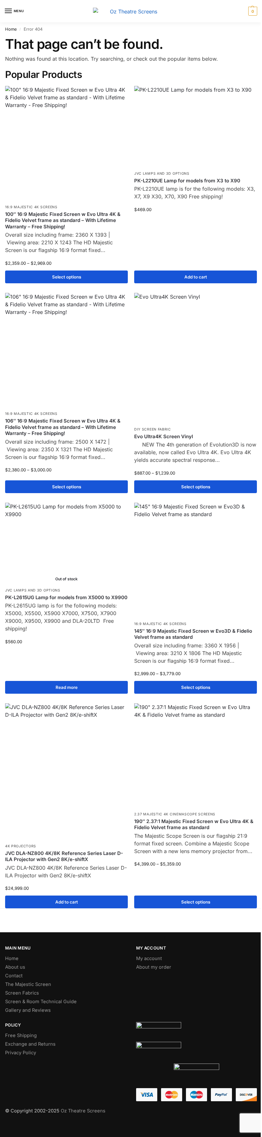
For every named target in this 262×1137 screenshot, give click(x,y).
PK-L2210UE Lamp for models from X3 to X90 (187, 181)
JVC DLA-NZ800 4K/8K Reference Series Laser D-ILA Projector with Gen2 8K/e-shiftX (64, 856)
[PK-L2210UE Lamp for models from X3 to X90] (195, 127)
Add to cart (195, 276)
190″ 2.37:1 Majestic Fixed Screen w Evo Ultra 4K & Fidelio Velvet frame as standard (193, 824)
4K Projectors (20, 846)
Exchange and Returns (30, 1044)
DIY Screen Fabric (152, 429)
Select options (66, 276)
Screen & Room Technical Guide (41, 1001)
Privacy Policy (20, 1053)
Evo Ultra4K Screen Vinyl (163, 436)
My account (149, 958)
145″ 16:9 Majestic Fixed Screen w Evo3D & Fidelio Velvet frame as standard (193, 634)
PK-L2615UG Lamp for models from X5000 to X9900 (66, 597)
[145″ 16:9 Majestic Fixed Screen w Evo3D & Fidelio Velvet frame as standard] (195, 560)
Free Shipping (21, 1035)
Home (11, 29)
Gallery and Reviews (28, 1010)
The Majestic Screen (28, 984)
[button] (252, 11)
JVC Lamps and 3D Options (161, 174)
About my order (153, 967)
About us (15, 967)
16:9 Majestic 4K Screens (31, 207)
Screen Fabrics (22, 993)
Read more (67, 687)
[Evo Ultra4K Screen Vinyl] (195, 358)
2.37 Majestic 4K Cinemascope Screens (174, 814)
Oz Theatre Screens (83, 1111)
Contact (14, 976)
